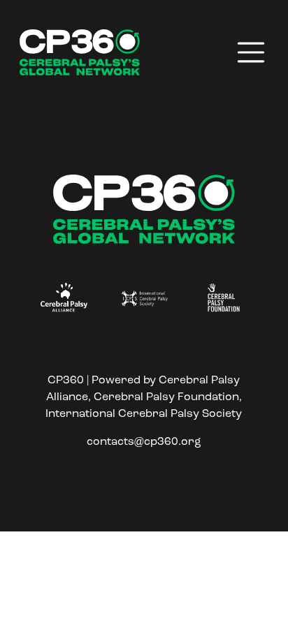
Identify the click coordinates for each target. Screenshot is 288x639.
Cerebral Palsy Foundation (166, 397)
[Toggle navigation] (250, 52)
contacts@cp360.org (144, 442)
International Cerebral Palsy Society (143, 414)
